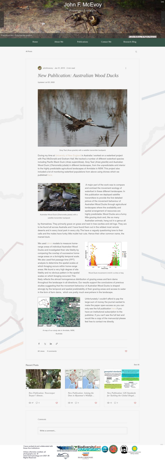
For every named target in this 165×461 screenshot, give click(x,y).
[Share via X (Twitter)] (45, 344)
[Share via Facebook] (39, 344)
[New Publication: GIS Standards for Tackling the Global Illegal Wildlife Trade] (121, 379)
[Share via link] (57, 344)
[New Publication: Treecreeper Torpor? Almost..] (43, 379)
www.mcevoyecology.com (33, 456)
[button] (136, 51)
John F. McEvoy (83, 4)
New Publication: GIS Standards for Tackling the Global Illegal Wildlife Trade (121, 394)
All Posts (29, 51)
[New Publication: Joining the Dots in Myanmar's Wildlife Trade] (82, 379)
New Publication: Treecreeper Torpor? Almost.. (42, 394)
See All (136, 365)
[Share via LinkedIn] (51, 344)
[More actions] (125, 68)
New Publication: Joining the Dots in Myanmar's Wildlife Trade (81, 394)
